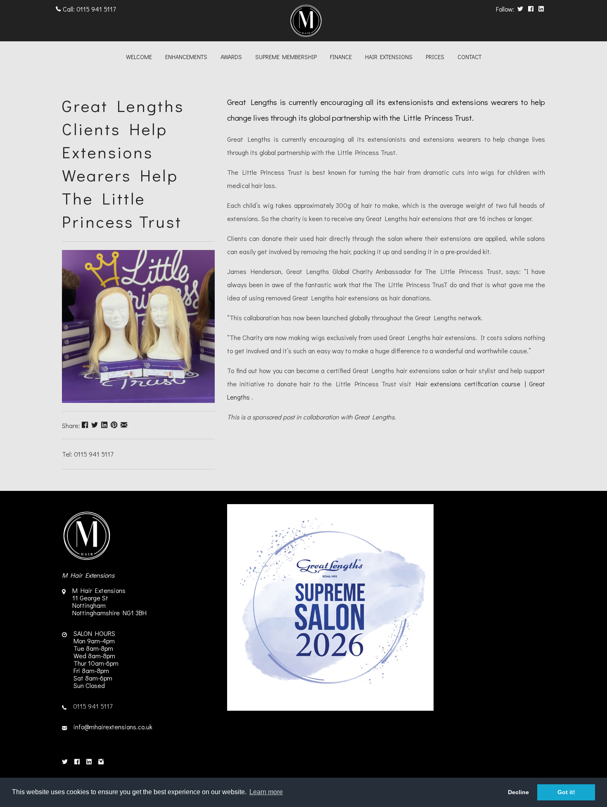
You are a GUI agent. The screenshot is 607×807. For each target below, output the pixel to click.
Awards (231, 57)
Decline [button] (518, 792)
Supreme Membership (286, 57)
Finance (341, 57)
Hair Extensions (389, 57)
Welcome (139, 57)
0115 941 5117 (96, 9)
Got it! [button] (566, 792)
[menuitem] (139, 58)
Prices (435, 57)
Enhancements (186, 57)
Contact (469, 57)
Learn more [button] (266, 791)
